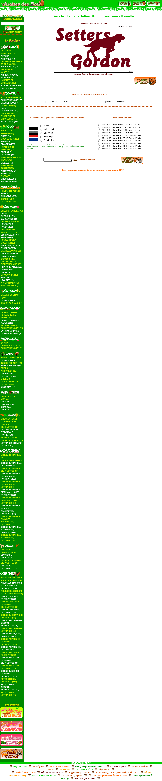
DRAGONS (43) (8, 300)
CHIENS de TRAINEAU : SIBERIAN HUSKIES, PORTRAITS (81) (11, 492)
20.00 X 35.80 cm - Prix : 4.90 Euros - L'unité (120, 130)
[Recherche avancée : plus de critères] (12, 33)
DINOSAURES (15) (9, 275)
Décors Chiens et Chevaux (44, 775)
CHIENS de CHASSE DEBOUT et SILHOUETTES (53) (10, 660)
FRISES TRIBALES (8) (11, 191)
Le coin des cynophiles (72, 775)
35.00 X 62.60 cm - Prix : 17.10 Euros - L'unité (121, 138)
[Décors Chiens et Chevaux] (11, 759)
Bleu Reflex (49, 140)
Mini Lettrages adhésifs (85, 779)
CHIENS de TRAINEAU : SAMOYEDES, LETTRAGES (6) (11, 538)
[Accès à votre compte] (153, 5)
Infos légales (38, 766)
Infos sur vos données (60, 766)
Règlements (104, 769)
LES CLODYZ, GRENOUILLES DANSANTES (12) (9, 216)
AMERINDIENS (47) (9, 67)
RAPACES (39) (7, 176)
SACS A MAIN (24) (9, 122)
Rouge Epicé (49, 136)
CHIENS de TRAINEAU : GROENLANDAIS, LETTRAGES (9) (11, 484)
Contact (50, 769)
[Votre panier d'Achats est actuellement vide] (139, 5)
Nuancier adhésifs (140, 766)
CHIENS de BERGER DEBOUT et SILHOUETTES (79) (10, 674)
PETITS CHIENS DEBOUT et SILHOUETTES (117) (10, 687)
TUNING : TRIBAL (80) (11, 358)
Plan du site (65, 769)
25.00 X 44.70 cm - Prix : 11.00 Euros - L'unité (121, 133)
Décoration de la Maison (52, 772)
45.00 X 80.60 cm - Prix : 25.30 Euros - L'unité (121, 143)
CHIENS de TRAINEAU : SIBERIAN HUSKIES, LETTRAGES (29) (11, 500)
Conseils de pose (118, 766)
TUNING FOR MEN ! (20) (11, 363)
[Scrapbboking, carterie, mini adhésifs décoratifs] (11, 731)
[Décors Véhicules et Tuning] (11, 745)
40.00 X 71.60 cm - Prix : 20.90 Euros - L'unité (121, 141)
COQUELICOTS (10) (10, 139)
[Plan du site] (124, 5)
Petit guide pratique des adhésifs (90, 766)
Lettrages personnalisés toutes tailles (110, 775)
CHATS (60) (6, 136)
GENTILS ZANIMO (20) (11, 251)
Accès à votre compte (26, 772)
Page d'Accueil (20, 766)
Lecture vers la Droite (115, 102)
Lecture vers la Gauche (58, 102)
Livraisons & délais (84, 769)
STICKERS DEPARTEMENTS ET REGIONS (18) (10, 381)
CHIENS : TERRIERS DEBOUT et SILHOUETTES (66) (10, 604)
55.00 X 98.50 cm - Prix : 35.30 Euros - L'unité (121, 149)
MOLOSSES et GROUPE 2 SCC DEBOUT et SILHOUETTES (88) (11, 585)
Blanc (46, 126)
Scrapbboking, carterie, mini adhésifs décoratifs (117, 772)
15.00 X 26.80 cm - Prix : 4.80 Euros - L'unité (120, 127)
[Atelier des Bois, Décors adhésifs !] (23, 6)
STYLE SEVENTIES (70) (11, 97)
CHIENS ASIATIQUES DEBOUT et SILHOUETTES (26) (10, 642)
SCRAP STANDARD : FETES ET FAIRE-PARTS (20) (10, 315)
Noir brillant (49, 129)
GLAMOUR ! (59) (8, 105)
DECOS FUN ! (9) (8, 387)
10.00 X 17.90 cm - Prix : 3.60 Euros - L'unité (120, 125)
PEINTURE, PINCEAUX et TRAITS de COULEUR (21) (11, 269)
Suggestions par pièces (79, 772)
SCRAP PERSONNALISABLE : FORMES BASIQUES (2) (11, 346)
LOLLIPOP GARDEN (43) (12, 211)
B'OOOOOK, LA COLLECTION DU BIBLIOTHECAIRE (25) (11, 262)
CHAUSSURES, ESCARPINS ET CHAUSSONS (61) (9, 116)
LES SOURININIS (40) (10, 221)
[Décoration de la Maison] (11, 717)
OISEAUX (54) (7, 163)
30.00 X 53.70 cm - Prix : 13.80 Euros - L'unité (121, 135)
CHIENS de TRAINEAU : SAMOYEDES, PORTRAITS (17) (11, 530)
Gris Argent (48, 133)
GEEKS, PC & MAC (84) (11, 303)
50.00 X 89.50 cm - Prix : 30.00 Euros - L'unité (121, 146)
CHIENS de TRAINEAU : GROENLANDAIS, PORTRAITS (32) (11, 476)
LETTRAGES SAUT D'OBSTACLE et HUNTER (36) (9, 432)
